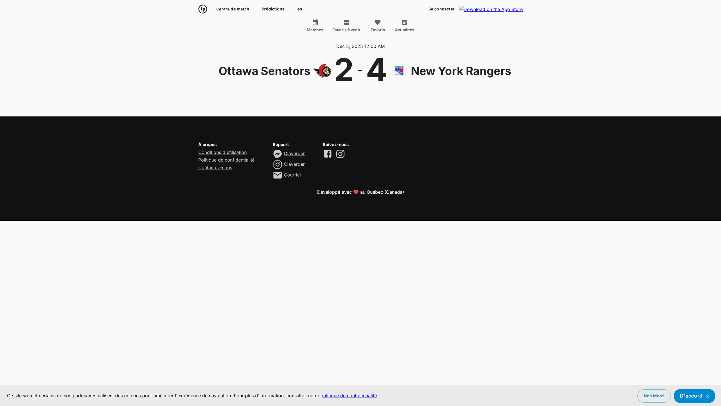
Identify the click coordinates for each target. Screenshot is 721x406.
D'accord (691, 396)
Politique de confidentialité (226, 160)
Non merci (654, 395)
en (299, 8)
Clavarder (294, 153)
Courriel (292, 175)
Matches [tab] (315, 29)
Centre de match (232, 8)
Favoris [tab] (378, 29)
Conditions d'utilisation (222, 152)
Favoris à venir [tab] (346, 29)
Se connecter (441, 8)
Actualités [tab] (404, 29)
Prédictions (273, 8)
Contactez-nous (215, 167)
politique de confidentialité (349, 395)
